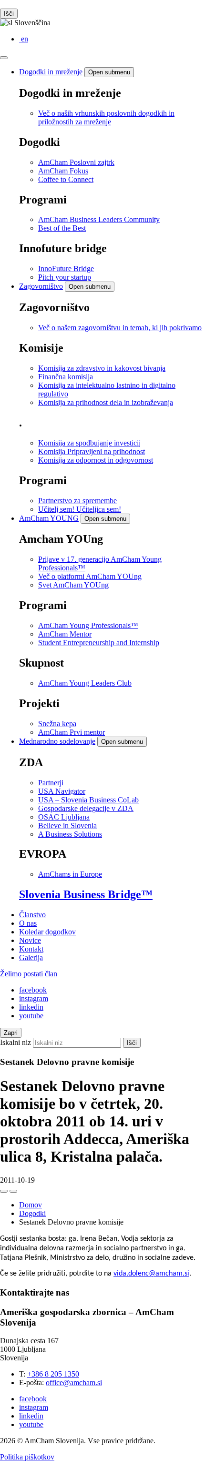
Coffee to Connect (65, 179)
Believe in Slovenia (67, 825)
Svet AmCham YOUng (73, 585)
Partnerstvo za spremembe (77, 500)
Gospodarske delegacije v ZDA (85, 808)
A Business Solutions (70, 834)
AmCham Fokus (63, 171)
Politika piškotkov (27, 1457)
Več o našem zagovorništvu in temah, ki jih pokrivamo (120, 328)
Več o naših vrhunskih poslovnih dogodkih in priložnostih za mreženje (106, 117)
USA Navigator (61, 791)
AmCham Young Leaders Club (85, 683)
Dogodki (32, 1213)
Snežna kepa (57, 723)
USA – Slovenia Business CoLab (88, 800)
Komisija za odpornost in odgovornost (95, 460)
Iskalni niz (15, 1042)
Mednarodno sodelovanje (57, 741)
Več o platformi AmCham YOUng (90, 576)
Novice (30, 940)
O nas (28, 923)
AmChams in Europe (70, 874)
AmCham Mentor (65, 634)
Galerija (31, 957)
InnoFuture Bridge (66, 268)
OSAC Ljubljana (64, 817)
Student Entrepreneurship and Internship (98, 642)
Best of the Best (62, 228)
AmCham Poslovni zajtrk (76, 162)
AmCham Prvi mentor (71, 732)
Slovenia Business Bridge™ (86, 894)
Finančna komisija (65, 377)
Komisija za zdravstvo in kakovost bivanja (101, 368)
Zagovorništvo (41, 286)
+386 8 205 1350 (53, 1374)
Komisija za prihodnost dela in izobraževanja (105, 402)
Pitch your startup (64, 277)
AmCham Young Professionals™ (88, 625)
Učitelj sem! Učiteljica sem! (79, 509)
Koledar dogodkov (47, 932)
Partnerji (50, 783)
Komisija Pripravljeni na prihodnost (91, 451)
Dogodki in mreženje (50, 72)
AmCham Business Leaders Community (99, 219)
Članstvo (32, 915)
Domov (30, 1205)
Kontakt (31, 949)
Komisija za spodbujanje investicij (89, 443)
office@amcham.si (74, 1382)
